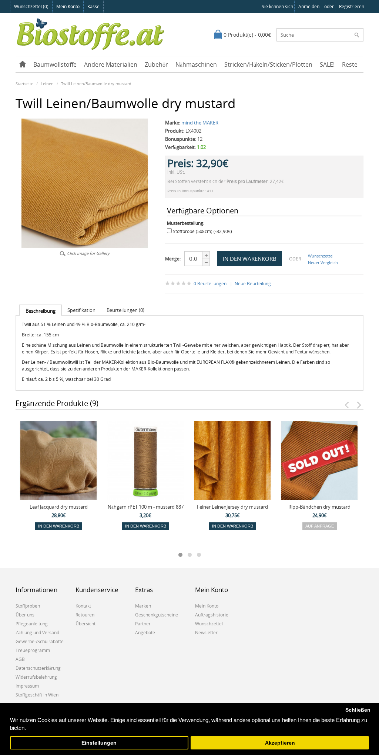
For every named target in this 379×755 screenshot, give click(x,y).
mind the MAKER (199, 122)
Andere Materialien (110, 64)
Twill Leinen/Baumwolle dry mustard (96, 83)
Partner (143, 624)
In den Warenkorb (58, 526)
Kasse (93, 6)
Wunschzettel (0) (31, 6)
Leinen (47, 83)
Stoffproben (28, 606)
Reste (350, 64)
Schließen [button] (357, 710)
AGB (20, 659)
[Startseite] (23, 64)
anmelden (308, 6)
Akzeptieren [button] (280, 743)
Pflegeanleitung (32, 624)
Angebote (145, 632)
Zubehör (156, 64)
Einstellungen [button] (99, 743)
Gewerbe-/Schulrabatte (40, 641)
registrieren (351, 6)
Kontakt (83, 606)
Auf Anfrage (319, 526)
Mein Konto (68, 6)
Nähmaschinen (196, 64)
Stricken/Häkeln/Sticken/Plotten (268, 64)
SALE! (327, 64)
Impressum (27, 686)
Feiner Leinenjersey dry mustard (232, 506)
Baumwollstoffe (55, 64)
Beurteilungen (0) (125, 310)
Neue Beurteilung (253, 283)
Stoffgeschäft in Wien (37, 695)
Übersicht (85, 624)
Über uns (25, 615)
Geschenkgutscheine (156, 615)
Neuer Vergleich (323, 262)
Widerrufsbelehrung (36, 677)
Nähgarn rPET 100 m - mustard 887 (146, 506)
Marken (143, 606)
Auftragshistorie (211, 615)
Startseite (24, 83)
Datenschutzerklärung (38, 668)
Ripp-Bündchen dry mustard (319, 506)
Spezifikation (81, 310)
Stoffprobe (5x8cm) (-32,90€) (202, 231)
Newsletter (206, 632)
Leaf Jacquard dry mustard (59, 506)
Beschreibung (41, 310)
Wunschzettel (320, 256)
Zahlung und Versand (37, 632)
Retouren (85, 615)
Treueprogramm (33, 650)
